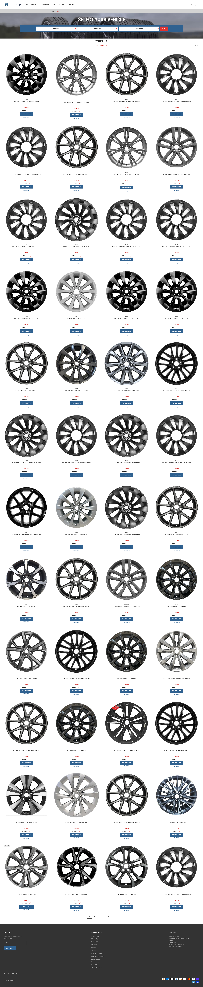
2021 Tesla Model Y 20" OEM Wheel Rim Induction (26, 319)
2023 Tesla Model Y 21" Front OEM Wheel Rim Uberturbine (126, 247)
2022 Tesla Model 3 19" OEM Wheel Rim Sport (76, 534)
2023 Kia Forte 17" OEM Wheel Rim (177, 822)
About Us (93, 947)
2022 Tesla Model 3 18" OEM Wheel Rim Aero (176, 534)
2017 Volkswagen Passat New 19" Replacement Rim (176, 174)
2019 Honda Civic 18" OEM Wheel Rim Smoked (76, 894)
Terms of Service (95, 962)
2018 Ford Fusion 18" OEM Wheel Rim (126, 894)
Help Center (94, 944)
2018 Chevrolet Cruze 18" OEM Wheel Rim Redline (126, 750)
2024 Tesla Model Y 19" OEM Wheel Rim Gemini (126, 175)
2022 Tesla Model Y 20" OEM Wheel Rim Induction (126, 319)
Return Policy (94, 939)
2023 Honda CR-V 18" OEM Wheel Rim (76, 750)
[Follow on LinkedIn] (17, 973)
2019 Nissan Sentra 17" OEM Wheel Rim (26, 822)
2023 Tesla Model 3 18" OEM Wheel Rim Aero (26, 391)
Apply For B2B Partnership (97, 956)
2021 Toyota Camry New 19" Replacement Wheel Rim (176, 750)
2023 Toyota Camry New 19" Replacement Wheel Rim (176, 391)
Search (164, 28)
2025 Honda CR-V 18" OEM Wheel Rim (126, 678)
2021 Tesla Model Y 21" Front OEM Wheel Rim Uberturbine (177, 462)
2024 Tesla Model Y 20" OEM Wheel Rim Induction (176, 319)
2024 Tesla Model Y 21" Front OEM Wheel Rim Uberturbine (177, 247)
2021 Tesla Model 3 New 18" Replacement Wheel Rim (76, 606)
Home (26, 4)
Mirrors (62, 4)
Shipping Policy (95, 936)
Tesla (26, 99)
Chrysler (177, 676)
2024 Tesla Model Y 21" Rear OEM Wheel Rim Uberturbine (76, 462)
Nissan (26, 676)
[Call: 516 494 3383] (188, 4)
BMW (76, 316)
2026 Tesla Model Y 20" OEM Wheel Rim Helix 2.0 (76, 822)
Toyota (176, 388)
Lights (54, 4)
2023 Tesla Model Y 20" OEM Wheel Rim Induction (26, 101)
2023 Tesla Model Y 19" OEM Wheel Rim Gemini (76, 102)
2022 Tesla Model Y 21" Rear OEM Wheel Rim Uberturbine (176, 101)
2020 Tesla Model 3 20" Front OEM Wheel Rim (76, 391)
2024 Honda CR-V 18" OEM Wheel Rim (176, 606)
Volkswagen (126, 604)
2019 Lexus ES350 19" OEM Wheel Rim (26, 894)
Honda (26, 532)
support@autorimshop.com (175, 946)
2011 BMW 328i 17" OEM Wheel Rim (76, 319)
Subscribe (9, 948)
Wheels (33, 4)
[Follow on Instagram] (9, 973)
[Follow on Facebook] (4, 973)
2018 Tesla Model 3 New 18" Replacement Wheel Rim (26, 750)
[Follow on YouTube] (13, 973)
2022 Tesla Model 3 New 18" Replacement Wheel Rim (76, 174)
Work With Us (94, 942)
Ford (126, 891)
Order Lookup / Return (96, 953)
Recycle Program (95, 959)
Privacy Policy (94, 965)
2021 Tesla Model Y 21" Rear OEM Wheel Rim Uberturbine (176, 894)
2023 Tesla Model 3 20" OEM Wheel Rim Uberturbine (126, 534)
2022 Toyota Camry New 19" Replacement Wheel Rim (76, 678)
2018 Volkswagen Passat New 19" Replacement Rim (126, 606)
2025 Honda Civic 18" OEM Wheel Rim (26, 606)
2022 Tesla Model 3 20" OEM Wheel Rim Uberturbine (76, 247)
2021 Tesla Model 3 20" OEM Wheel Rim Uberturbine (126, 462)
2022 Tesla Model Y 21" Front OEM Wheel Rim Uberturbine (26, 174)
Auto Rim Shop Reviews (97, 968)
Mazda (126, 388)
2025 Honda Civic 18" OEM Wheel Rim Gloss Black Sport (26, 534)
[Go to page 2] (113, 917)
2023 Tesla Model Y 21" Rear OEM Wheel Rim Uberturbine (26, 247)
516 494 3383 (172, 942)
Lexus (26, 891)
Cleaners (71, 4)
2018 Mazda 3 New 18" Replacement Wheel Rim (126, 391)
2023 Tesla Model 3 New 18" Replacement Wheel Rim (126, 101)
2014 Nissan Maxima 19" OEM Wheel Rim (26, 678)
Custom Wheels (44, 4)
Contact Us (94, 950)
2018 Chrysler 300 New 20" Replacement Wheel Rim (176, 678)
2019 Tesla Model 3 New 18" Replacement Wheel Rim (126, 822)
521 (109, 916)
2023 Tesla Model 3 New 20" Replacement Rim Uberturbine (26, 462)
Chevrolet (126, 748)
